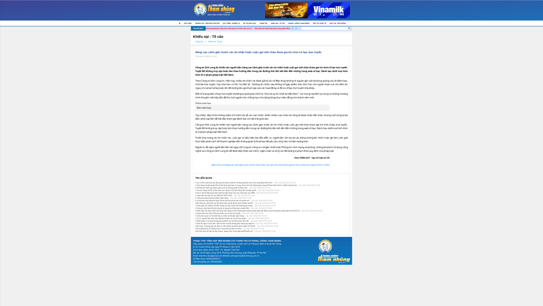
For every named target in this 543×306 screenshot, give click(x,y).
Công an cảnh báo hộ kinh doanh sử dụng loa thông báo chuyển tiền (222, 208)
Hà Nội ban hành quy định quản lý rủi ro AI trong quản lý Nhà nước (222, 188)
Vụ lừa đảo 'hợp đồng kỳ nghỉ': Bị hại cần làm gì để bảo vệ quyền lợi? (223, 201)
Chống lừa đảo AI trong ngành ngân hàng (212, 198)
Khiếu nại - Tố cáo (278, 23)
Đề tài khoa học (249, 23)
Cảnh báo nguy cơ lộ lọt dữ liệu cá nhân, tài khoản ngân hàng (220, 216)
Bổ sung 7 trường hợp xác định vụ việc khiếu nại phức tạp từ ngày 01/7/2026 (225, 226)
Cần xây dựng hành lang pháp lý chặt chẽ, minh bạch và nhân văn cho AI (213, 28)
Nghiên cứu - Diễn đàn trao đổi (207, 23)
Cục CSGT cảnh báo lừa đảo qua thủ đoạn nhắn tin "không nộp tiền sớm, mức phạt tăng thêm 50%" (234, 183)
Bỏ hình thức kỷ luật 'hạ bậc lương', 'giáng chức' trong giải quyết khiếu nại (224, 231)
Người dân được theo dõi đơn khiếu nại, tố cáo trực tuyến (218, 213)
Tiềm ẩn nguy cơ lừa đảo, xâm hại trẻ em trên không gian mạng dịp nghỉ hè (225, 224)
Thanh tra (263, 23)
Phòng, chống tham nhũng (299, 23)
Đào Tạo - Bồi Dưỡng (338, 23)
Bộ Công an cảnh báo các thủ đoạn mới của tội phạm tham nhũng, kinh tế (224, 203)
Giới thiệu (188, 23)
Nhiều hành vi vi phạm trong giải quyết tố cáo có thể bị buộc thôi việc (222, 221)
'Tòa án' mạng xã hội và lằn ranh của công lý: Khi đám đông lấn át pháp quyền (226, 190)
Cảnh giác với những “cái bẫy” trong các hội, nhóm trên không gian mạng (224, 206)
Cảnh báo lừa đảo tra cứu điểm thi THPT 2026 (214, 195)
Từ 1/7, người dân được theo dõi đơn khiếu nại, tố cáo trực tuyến (221, 218)
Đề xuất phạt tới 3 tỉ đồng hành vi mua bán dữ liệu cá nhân (218, 229)
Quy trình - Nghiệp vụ (231, 23)
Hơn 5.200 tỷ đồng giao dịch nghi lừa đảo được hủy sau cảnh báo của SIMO (225, 193)
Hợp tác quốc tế (319, 23)
